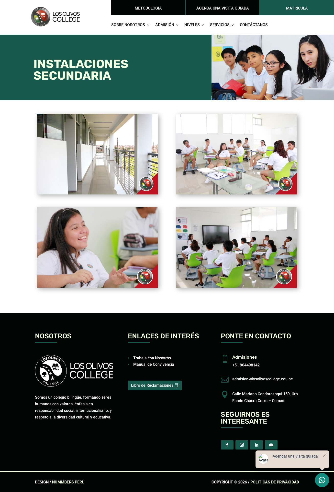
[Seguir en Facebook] (227, 444)
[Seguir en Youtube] (271, 444)
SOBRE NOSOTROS (128, 25)
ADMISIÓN (164, 25)
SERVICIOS (220, 25)
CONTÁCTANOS (254, 25)
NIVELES (192, 25)
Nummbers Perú (68, 482)
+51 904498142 (246, 365)
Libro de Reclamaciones (152, 385)
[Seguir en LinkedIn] (256, 444)
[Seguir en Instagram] (241, 444)
